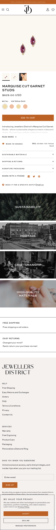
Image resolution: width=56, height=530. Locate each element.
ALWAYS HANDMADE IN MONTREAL (28, 2)
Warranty (6, 431)
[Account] (47, 10)
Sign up (10, 485)
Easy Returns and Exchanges (15, 392)
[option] (28, 43)
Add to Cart (28, 117)
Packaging (7, 444)
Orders (5, 396)
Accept (25, 514)
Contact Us (7, 414)
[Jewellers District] (28, 9)
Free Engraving (9, 435)
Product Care (8, 439)
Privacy (5, 410)
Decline (26, 520)
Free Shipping (8, 388)
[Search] (9, 10)
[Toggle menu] (3, 10)
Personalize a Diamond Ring (15, 448)
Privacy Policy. (23, 507)
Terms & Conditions (11, 405)
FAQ (4, 401)
